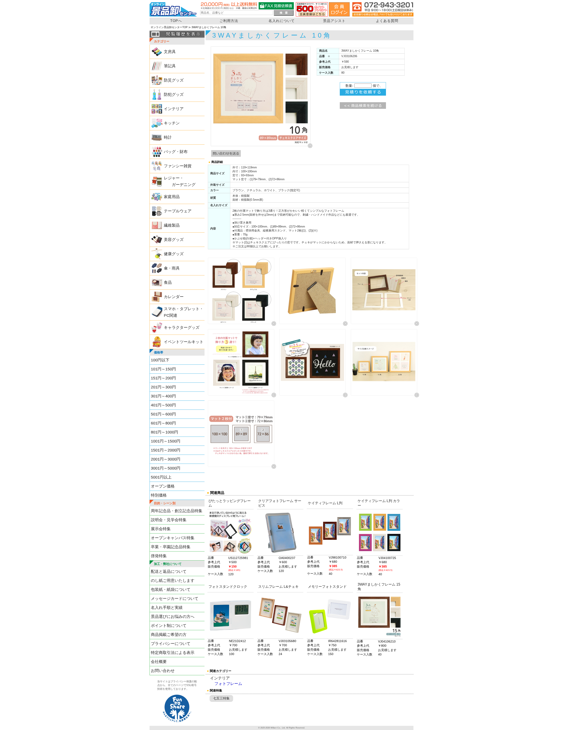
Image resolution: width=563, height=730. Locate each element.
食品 (168, 282)
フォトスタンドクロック (227, 586)
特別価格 (159, 495)
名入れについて (282, 21)
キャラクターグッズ (181, 327)
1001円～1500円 (165, 441)
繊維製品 (172, 225)
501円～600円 (163, 414)
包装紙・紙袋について (170, 589)
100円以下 (160, 360)
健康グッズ (174, 254)
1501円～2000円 (165, 450)
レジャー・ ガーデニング (180, 181)
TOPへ (176, 21)
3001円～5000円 (165, 468)
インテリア (174, 109)
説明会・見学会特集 (168, 520)
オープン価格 (163, 486)
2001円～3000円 (165, 459)
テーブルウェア (178, 211)
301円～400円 (163, 396)
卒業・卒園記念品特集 (170, 547)
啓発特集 (159, 556)
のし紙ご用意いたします (172, 580)
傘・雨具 (172, 268)
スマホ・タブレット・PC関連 (183, 312)
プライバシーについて (170, 643)
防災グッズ (174, 80)
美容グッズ (174, 239)
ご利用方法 (228, 21)
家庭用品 (172, 197)
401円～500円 (163, 405)
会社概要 (159, 661)
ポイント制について (168, 625)
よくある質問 (387, 21)
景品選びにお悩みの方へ (172, 616)
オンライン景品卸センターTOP (169, 27)
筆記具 (170, 66)
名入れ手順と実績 (167, 607)
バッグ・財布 (176, 151)
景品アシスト (334, 21)
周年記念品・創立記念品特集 (176, 511)
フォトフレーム (228, 683)
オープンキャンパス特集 (172, 538)
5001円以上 (161, 477)
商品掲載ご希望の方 (168, 634)
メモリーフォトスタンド (327, 586)
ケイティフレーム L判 (325, 503)
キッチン (172, 123)
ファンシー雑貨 (178, 166)
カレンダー (174, 297)
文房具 (170, 51)
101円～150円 (163, 369)
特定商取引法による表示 (172, 652)
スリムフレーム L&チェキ (278, 586)
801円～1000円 (164, 432)
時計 (168, 137)
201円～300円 (163, 387)
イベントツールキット (183, 342)
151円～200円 (163, 378)
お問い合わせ (163, 670)
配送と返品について (168, 571)
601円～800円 (163, 423)
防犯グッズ (174, 94)
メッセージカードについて (174, 598)
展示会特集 (161, 529)
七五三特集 (221, 698)
